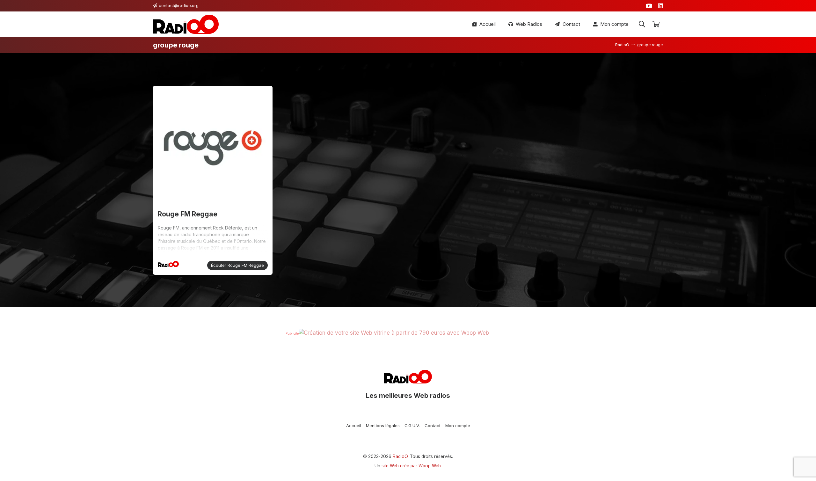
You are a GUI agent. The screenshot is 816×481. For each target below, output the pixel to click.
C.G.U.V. (412, 425)
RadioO (400, 456)
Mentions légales (383, 425)
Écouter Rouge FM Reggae (237, 265)
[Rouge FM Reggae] (213, 145)
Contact (433, 425)
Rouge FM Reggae (187, 214)
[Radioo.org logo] (186, 24)
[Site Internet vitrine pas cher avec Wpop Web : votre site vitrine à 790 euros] (394, 333)
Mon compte (457, 425)
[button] (642, 24)
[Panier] (656, 24)
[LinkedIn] (660, 6)
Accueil (353, 425)
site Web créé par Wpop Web (411, 465)
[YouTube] (649, 6)
